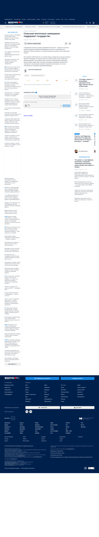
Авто (26, 385)
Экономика (80, 394)
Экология (79, 392)
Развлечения (64, 396)
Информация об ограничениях (56, 451)
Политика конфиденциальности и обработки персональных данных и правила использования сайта (71, 457)
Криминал (47, 387)
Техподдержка (8, 394)
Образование (47, 401)
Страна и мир (80, 389)
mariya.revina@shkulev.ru (10, 465)
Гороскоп (43, 19)
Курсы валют (51, 19)
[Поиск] (86, 23)
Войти (29, 106)
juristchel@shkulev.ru (38, 456)
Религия (63, 399)
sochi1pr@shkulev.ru (70, 449)
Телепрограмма (31, 19)
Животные (28, 399)
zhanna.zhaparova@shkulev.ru (11, 463)
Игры (66, 19)
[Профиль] (93, 23)
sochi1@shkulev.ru (21, 455)
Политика (63, 389)
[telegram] (26, 411)
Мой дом (46, 394)
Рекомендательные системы (56, 455)
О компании (8, 389)
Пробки (58, 19)
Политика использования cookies (57, 453)
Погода (24, 19)
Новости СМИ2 (28, 115)
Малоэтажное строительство (37, 75)
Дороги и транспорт (30, 394)
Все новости (12, 32)
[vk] (30, 411)
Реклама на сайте (9, 385)
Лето (45, 392)
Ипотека (26, 75)
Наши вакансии (9, 392)
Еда (26, 396)
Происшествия (65, 392)
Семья (62, 401)
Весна (26, 389)
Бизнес (27, 387)
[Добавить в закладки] (66, 43)
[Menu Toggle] (5, 23)
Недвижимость (9, 19)
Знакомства (17, 19)
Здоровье (27, 401)
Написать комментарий (34, 43)
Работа (63, 394)
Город (26, 392)
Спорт (78, 385)
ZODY (62, 19)
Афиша (38, 19)
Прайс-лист (7, 387)
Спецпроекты (80, 396)
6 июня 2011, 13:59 (28, 39)
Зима (45, 385)
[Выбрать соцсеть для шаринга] (69, 43)
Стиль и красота (81, 387)
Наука (45, 396)
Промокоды (72, 19)
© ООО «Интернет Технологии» (27, 468)
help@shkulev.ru (14, 458)
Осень (62, 387)
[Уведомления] (90, 23)
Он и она (63, 385)
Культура (46, 389)
